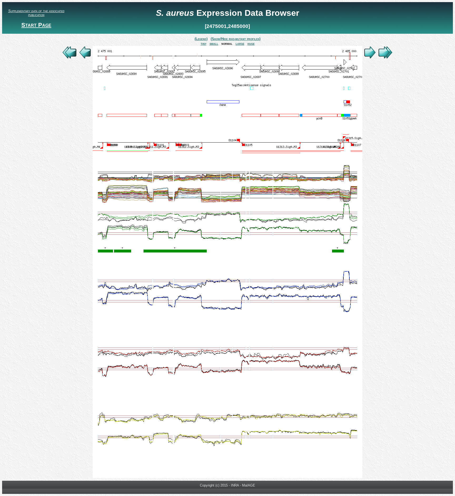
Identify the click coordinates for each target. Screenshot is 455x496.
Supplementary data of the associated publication (36, 13)
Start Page (36, 25)
